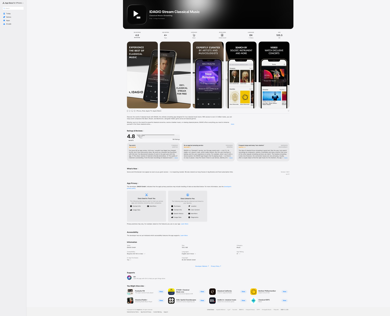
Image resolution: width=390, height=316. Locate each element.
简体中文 (241, 309)
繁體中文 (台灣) (284, 309)
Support (166, 312)
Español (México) (220, 309)
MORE (176, 158)
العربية (229, 309)
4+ (237, 254)
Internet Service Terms (133, 312)
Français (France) (250, 309)
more (232, 124)
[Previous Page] (125, 75)
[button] (13, 13)
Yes (128, 260)
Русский (234, 309)
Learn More (184, 224)
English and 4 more (188, 254)
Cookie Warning (157, 312)
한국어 (258, 309)
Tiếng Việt (276, 309)
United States (210, 309)
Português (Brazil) (266, 309)
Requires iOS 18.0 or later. (135, 254)
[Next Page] (291, 75)
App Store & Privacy (146, 312)
